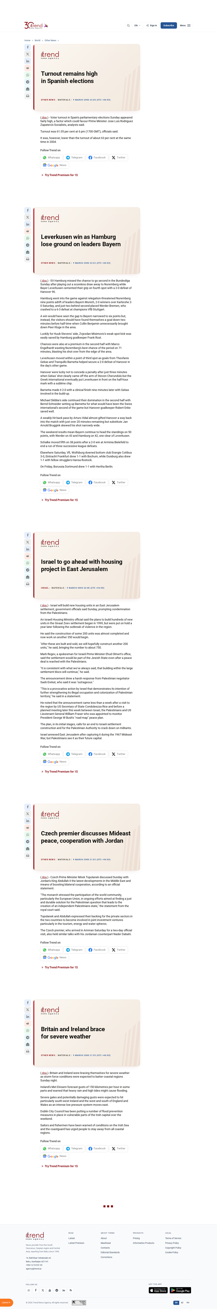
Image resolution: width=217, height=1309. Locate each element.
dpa (44, 117)
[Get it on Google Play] (180, 1290)
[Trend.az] (36, 25)
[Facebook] (36, 1290)
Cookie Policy (171, 1252)
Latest (71, 1238)
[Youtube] (50, 1290)
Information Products (143, 1243)
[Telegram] (57, 1290)
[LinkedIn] (64, 1290)
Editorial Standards (110, 1252)
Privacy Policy (172, 1243)
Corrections (106, 1257)
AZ (182, 1303)
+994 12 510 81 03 (34, 1265)
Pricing (136, 1238)
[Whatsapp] (29, 1290)
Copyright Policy (173, 1248)
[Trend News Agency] (35, 1236)
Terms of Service (173, 1238)
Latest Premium (76, 1243)
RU (188, 1303)
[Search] (128, 25)
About (104, 1238)
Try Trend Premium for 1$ (61, 175)
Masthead (106, 1243)
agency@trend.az (33, 1268)
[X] (43, 1290)
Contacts (105, 1248)
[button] (28, 47)
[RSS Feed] (71, 1290)
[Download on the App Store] (158, 1290)
